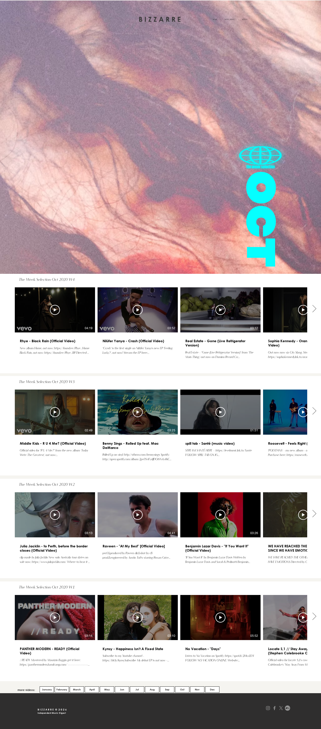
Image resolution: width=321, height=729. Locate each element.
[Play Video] (55, 310)
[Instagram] (268, 708)
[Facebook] (274, 708)
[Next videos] (314, 308)
